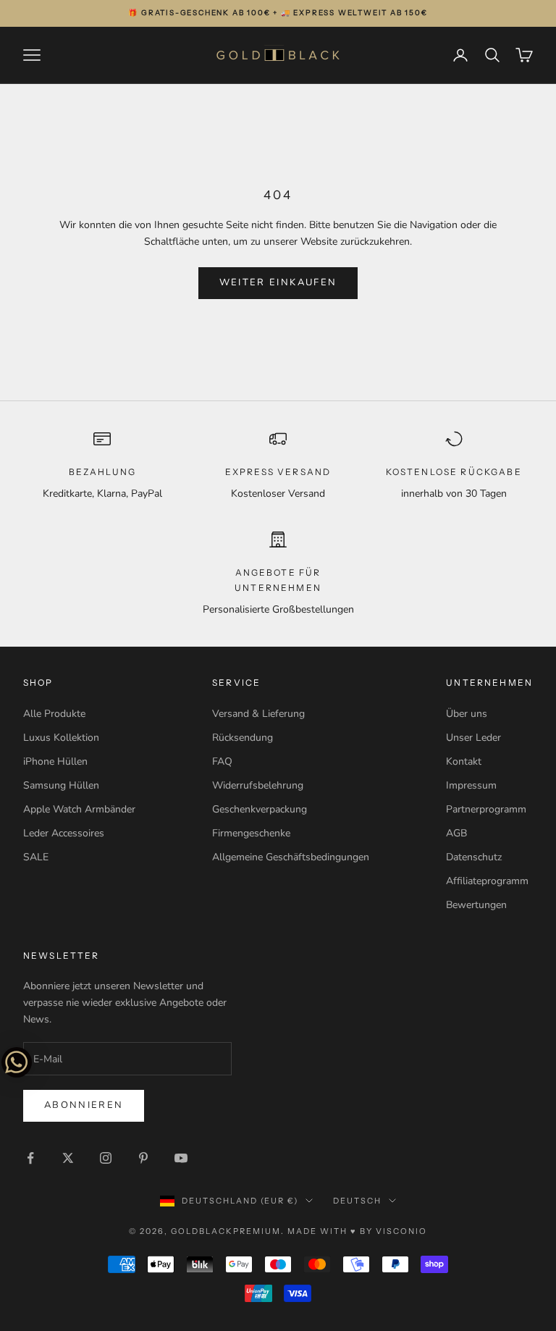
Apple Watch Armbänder (79, 809)
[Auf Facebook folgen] (30, 1158)
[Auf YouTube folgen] (181, 1158)
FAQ (222, 761)
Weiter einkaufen (278, 282)
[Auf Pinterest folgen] (143, 1158)
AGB (456, 833)
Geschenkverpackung (259, 809)
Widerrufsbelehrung (257, 785)
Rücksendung (242, 737)
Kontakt (463, 761)
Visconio (401, 1231)
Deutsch (357, 1201)
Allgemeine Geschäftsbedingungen (290, 857)
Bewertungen (476, 905)
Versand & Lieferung (258, 714)
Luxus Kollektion (61, 737)
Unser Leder (473, 737)
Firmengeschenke (251, 833)
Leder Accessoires (63, 833)
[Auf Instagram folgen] (105, 1158)
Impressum (471, 785)
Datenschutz (474, 857)
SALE (36, 857)
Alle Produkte (54, 714)
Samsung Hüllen (61, 785)
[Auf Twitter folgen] (68, 1158)
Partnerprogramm (486, 809)
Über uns (466, 714)
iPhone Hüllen (55, 761)
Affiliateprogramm (487, 881)
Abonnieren (83, 1105)
